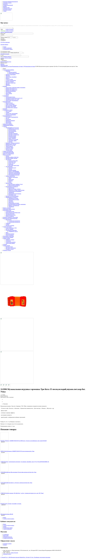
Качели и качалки (10, 81)
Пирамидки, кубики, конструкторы (16, 190)
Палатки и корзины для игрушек (10, 217)
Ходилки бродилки (10, 213)
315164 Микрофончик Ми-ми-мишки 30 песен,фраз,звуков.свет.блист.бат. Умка (18, 472)
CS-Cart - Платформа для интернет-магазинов (40, 557)
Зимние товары (6, 238)
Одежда (5, 126)
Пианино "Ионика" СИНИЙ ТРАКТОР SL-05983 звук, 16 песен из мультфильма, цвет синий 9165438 (24, 440)
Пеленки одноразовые (11, 114)
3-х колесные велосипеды (14, 222)
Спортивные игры (10, 211)
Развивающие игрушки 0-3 (12, 186)
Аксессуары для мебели (11, 76)
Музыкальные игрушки (29, 66)
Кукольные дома (12, 161)
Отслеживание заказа (5, 52)
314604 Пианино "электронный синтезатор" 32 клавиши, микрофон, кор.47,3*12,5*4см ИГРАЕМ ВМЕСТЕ (25, 461)
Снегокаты (8, 240)
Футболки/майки (12, 137)
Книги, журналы (7, 207)
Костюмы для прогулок (13, 134)
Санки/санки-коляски (10, 242)
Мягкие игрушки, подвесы (14, 189)
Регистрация (6, 53)
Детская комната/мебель (8, 69)
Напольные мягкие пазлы (9, 209)
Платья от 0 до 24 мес (13, 139)
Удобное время (4, 37)
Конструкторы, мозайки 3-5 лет (15, 184)
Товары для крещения (8, 151)
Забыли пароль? (7, 56)
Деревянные (11, 192)
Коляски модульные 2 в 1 (11, 88)
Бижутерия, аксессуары (13, 165)
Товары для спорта (7, 226)
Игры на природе (10, 235)
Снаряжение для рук (13, 231)
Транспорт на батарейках (14, 172)
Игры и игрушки (8, 66)
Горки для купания (10, 104)
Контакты (5, 4)
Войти (2, 53)
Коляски (5, 86)
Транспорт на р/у (12, 167)
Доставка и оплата (7, 2)
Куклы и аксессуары (13, 160)
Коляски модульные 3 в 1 (11, 89)
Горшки (7, 112)
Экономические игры (10, 214)
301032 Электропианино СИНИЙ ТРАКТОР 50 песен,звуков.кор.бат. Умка (17, 451)
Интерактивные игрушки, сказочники (17, 204)
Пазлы (9, 181)
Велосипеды (8, 219)
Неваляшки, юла (12, 194)
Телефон (2, 34)
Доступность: (4, 397)
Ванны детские (9, 102)
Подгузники (8, 111)
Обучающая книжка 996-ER (7, 514)
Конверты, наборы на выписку (13, 143)
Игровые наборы (12, 170)
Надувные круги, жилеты (11, 107)
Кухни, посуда (11, 163)
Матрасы (8, 75)
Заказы (4, 46)
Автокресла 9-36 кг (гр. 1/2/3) (12, 99)
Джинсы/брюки (9, 146)
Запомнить (4, 60)
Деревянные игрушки (13, 198)
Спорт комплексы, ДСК (11, 227)
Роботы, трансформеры (13, 171)
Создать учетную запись (6, 57)
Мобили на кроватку (8, 124)
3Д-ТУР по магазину (5, 42)
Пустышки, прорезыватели (12, 117)
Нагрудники (8, 122)
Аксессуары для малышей (11, 113)
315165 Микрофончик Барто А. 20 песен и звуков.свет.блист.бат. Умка (16, 482)
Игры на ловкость (10, 216)
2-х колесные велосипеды (14, 220)
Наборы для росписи (13, 177)
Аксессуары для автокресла (12, 100)
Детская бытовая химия (8, 152)
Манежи (8, 84)
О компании (6, 534)
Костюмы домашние (13, 133)
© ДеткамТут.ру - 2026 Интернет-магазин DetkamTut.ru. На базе (15, 557)
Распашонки (11, 132)
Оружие (10, 168)
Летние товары (6, 245)
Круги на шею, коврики (11, 105)
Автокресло (5, 95)
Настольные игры (7, 210)
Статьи (4, 11)
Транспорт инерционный (14, 173)
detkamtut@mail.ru (7, 553)
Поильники (8, 121)
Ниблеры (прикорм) (10, 120)
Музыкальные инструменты (14, 193)
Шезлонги (8, 85)
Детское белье (9, 150)
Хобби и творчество (10, 176)
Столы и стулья (9, 79)
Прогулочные (9, 93)
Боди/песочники (12, 130)
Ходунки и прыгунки (10, 82)
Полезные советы (7, 9)
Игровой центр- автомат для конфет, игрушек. (11, 503)
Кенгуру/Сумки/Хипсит (8, 153)
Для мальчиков (9, 166)
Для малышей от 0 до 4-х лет (12, 127)
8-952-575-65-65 (14, 552)
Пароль (2, 56)
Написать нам (6, 7)
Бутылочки (8, 119)
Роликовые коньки (10, 233)
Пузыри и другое (10, 249)
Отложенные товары (8, 49)
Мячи (7, 232)
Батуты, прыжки (9, 229)
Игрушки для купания (11, 106)
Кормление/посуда (7, 115)
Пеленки (5, 108)
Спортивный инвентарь (11, 230)
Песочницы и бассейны (8, 236)
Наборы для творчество (13, 205)
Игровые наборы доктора (11, 158)
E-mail (2, 55)
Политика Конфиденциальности (10, 1)
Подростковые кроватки (13, 73)
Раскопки (10, 180)
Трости (7, 94)
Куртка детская (9, 148)
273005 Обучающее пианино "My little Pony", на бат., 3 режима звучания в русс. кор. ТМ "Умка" (22, 493)
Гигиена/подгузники (7, 109)
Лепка (9, 178)
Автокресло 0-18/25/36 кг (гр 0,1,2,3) (14, 98)
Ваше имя (3, 33)
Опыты (7, 155)
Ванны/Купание (6, 101)
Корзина (2, 64)
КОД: (2, 396)
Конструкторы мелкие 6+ (14, 185)
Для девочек (8, 159)
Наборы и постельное (11, 74)
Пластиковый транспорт (13, 174)
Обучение (10, 200)
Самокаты (8, 223)
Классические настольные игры (13, 212)
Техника (5, 244)
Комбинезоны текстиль (13, 128)
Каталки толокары (10, 225)
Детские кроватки (12, 72)
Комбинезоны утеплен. (11, 144)
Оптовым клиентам (7, 8)
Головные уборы (9, 147)
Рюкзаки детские (7, 250)
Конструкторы (9, 183)
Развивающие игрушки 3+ (18, 66)
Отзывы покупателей (8, 5)
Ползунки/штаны (12, 131)
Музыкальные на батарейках (14, 191)
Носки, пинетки (12, 138)
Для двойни (8, 92)
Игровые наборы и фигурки (12, 157)
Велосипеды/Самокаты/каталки (10, 218)
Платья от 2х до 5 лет (10, 145)
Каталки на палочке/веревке (12, 196)
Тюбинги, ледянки (10, 239)
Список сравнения (7, 47)
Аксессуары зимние (10, 243)
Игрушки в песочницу (11, 248)
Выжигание (11, 179)
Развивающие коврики (8, 125)
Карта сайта (5, 535)
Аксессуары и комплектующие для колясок (15, 87)
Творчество (11, 201)
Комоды (7, 78)
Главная (2, 66)
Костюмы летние (12, 135)
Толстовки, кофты (12, 140)
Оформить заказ (4, 65)
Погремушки (11, 187)
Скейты (7, 224)
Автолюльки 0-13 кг (10, 97)
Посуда (7, 118)
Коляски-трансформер (11, 91)
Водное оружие (9, 246)
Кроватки (8, 71)
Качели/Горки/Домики (8, 237)
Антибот (2, 38)
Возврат (5, 6)
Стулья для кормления (11, 80)
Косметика (10, 164)
